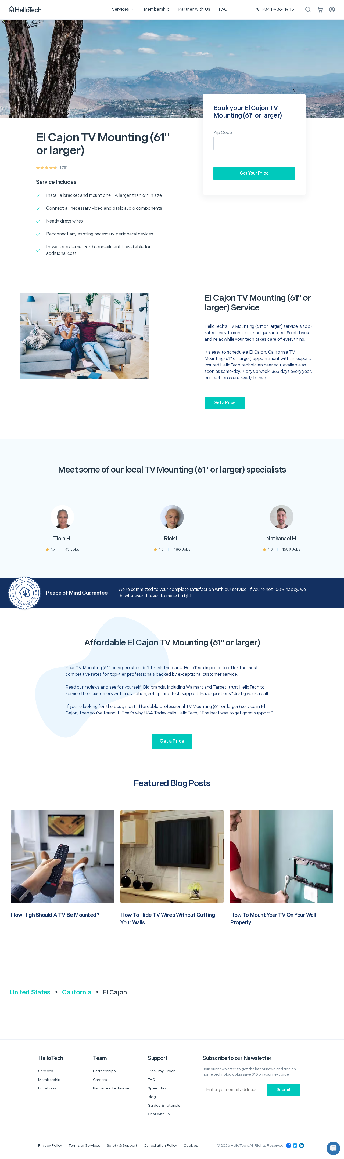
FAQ (151, 1079)
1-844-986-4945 (277, 9)
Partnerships (104, 1071)
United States (30, 992)
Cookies (191, 1145)
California (76, 992)
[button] (333, 1148)
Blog (152, 1097)
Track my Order (161, 1071)
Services (45, 1071)
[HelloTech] (25, 10)
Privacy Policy (50, 1145)
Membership (49, 1079)
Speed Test (158, 1088)
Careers (100, 1079)
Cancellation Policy (160, 1145)
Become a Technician (111, 1088)
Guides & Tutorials (164, 1105)
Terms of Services (84, 1145)
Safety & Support (122, 1145)
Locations (47, 1088)
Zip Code (222, 132)
